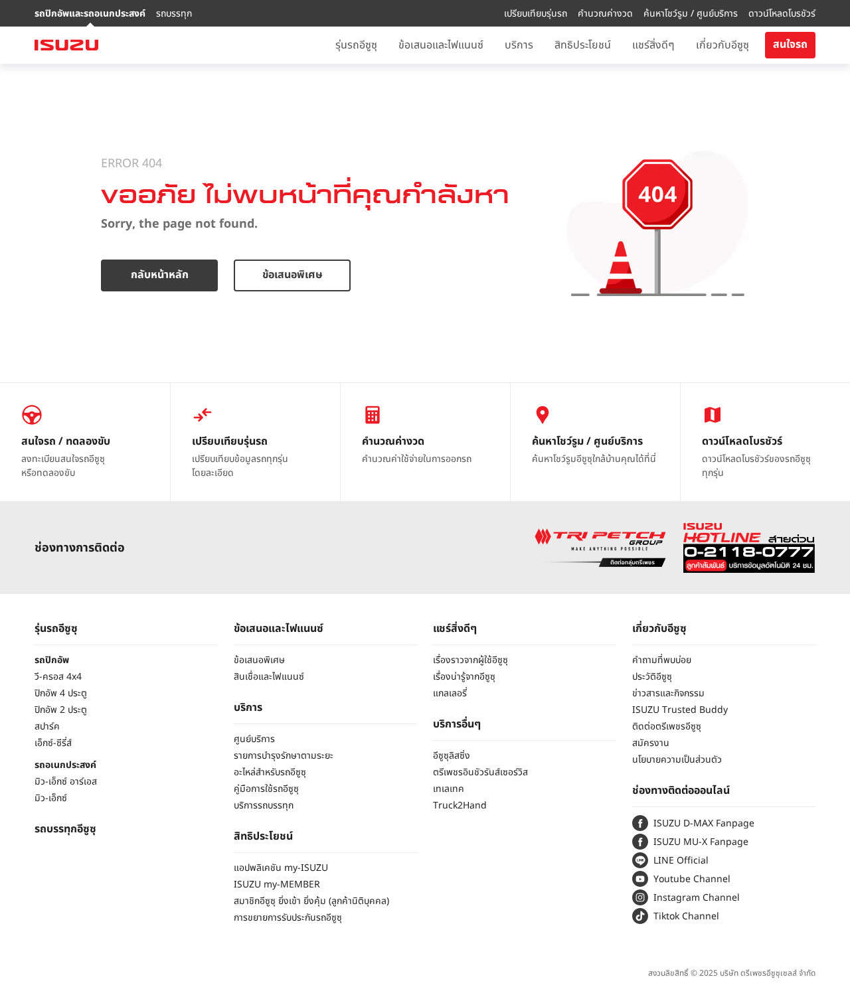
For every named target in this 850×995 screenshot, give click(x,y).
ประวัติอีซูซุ (652, 677)
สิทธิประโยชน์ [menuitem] (582, 45)
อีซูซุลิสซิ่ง (451, 756)
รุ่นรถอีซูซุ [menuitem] (356, 45)
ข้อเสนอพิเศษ (292, 275)
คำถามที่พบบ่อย (661, 660)
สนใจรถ (790, 44)
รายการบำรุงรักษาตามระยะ (283, 756)
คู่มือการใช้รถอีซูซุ (266, 789)
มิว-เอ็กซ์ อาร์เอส (66, 782)
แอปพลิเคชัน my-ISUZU (281, 868)
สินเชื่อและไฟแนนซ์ (269, 677)
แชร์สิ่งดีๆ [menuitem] (653, 45)
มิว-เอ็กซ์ (51, 798)
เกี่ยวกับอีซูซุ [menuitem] (722, 45)
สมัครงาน (650, 743)
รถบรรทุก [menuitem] (174, 14)
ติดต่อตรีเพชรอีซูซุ (666, 726)
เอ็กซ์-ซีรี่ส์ (53, 743)
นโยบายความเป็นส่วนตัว (677, 760)
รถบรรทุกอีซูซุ (65, 829)
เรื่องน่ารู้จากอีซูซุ (464, 677)
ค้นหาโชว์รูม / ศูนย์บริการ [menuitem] (690, 14)
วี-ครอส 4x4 (58, 677)
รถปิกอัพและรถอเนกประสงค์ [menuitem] (90, 14)
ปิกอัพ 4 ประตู (61, 693)
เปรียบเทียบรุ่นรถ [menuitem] (535, 14)
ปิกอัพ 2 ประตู (61, 710)
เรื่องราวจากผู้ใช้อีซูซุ (470, 660)
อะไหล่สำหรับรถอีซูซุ (270, 772)
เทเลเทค (448, 789)
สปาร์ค (47, 726)
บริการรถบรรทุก (264, 805)
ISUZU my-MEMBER (277, 884)
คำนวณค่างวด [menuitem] (605, 14)
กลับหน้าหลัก (160, 275)
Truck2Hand (460, 805)
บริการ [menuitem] (519, 45)
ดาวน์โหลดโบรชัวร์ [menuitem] (781, 14)
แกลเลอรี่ (450, 693)
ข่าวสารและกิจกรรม (668, 693)
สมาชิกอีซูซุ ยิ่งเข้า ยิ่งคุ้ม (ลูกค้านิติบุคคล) (311, 901)
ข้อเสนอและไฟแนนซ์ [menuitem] (440, 45)
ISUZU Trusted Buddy (680, 710)
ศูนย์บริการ (254, 739)
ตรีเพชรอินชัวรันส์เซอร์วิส (480, 772)
